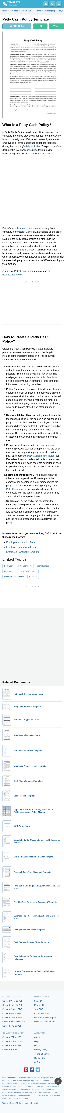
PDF (40, 26)
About (37, 1037)
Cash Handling (43, 566)
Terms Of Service (42, 1054)
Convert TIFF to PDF (12, 1017)
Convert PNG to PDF (12, 1009)
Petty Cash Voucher (16, 489)
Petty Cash (8, 566)
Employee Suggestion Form (21, 547)
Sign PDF (38, 1009)
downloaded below (12, 274)
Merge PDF (39, 1005)
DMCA (37, 1045)
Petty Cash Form (25, 566)
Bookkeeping (9, 571)
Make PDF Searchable (45, 1021)
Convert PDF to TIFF (12, 1049)
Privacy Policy (40, 1049)
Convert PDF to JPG (12, 1037)
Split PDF (38, 1001)
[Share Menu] (58, 1081)
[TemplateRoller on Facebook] (32, 1069)
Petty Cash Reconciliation (40, 456)
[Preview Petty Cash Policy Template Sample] (33, 74)
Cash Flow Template (28, 571)
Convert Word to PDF (12, 1001)
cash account (43, 153)
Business (33, 577)
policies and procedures (27, 228)
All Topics (38, 1062)
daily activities (32, 146)
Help (36, 1041)
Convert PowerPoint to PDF (15, 1021)
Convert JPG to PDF (12, 1026)
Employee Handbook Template (22, 552)
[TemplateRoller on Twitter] (38, 1069)
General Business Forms (14, 577)
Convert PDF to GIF (11, 1045)
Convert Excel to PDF (12, 1005)
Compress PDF (41, 1013)
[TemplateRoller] (10, 3)
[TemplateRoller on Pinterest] (26, 1069)
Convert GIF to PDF (11, 1013)
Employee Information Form (20, 542)
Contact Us (39, 1058)
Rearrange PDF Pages (45, 1017)
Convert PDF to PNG (12, 1041)
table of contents (48, 377)
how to (5, 139)
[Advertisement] (32, 191)
